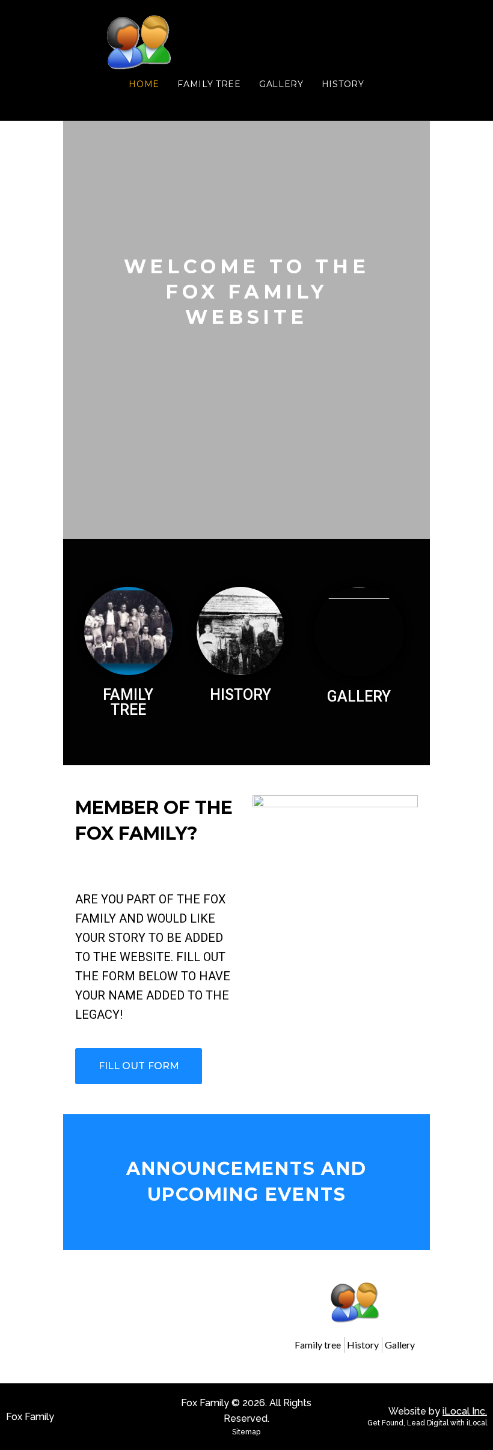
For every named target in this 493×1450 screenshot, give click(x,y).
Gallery (359, 696)
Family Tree (128, 702)
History (240, 694)
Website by (437, 1411)
